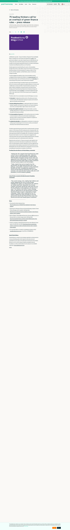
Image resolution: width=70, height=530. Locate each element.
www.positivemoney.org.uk (19, 245)
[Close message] (68, 1)
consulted (22, 90)
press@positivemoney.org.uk (15, 231)
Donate (55, 4)
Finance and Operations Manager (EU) (46, 1)
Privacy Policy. (26, 526)
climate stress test (31, 77)
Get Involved (50, 4)
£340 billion (34, 78)
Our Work (21, 4)
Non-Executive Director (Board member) (30, 1)
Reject (59, 527)
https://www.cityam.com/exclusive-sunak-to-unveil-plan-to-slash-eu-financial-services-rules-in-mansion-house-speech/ (23, 226)
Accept (54, 527)
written (32, 58)
